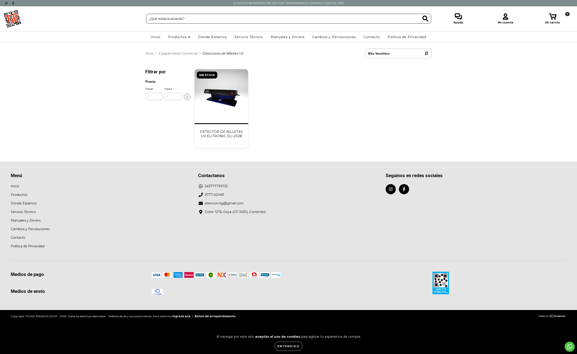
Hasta (168, 88)
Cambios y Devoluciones (334, 37)
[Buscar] (425, 18)
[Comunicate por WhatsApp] (570, 347)
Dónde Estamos (212, 37)
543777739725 (216, 186)
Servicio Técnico (248, 37)
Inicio (155, 37)
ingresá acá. (181, 316)
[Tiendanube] (552, 316)
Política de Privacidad (407, 37)
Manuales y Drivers (288, 37)
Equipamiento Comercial (178, 53)
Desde (149, 88)
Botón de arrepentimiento (215, 316)
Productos (178, 37)
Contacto (372, 37)
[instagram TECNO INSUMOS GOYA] (6, 3)
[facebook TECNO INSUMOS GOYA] (13, 3)
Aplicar (187, 96)
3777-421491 (214, 195)
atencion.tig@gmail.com (224, 203)
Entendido (288, 346)
